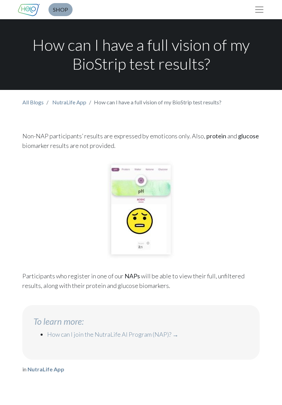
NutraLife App (69, 102)
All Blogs (33, 102)
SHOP (60, 9)
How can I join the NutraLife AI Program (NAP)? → (112, 334)
